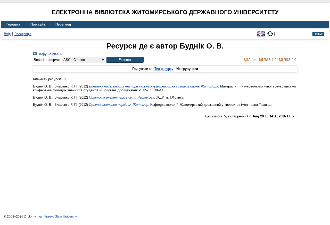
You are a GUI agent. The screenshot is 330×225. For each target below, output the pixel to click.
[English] (261, 32)
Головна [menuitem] (13, 24)
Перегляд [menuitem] (63, 24)
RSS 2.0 (289, 60)
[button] (125, 60)
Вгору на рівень (49, 54)
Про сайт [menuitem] (37, 24)
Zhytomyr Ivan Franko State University (50, 216)
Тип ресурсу (164, 69)
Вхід (7, 34)
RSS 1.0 (269, 60)
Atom (252, 60)
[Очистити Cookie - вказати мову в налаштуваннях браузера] (270, 32)
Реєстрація (22, 34)
